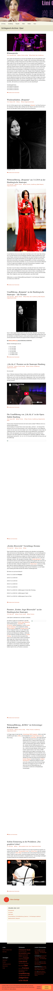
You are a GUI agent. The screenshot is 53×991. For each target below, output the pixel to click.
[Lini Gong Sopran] (26, 11)
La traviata (10, 912)
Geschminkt (23, 954)
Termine (23, 55)
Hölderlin (20, 956)
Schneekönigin (22, 971)
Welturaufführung (13, 340)
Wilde (28, 975)
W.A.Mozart (9, 625)
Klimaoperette (12, 53)
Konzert (26, 958)
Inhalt (4, 968)
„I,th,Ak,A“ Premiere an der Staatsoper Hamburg (26, 364)
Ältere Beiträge (12, 899)
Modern (27, 963)
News (35, 23)
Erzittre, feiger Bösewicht (23, 622)
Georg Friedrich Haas (37, 735)
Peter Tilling (18, 852)
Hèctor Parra (34, 851)
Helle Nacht (10, 914)
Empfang (20, 954)
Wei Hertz (5, 951)
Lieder (26, 959)
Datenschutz (5, 966)
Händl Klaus (33, 737)
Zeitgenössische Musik (29, 101)
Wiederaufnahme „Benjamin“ (18, 99)
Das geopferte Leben (24, 846)
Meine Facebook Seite (7, 949)
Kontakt (4, 962)
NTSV (36, 971)
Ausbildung (10, 23)
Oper (37, 55)
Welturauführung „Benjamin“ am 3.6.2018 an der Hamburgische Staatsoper (26, 180)
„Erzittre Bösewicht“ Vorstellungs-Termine (23, 546)
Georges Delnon (24, 628)
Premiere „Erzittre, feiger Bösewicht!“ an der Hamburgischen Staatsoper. (24, 610)
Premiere (28, 184)
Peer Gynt (20, 968)
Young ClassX (33, 563)
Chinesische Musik (24, 950)
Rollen (23, 23)
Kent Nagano (12, 628)
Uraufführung (40, 55)
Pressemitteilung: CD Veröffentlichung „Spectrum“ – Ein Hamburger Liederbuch (24, 916)
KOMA (19, 735)
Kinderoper (21, 958)
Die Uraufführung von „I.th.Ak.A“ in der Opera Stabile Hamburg (25, 415)
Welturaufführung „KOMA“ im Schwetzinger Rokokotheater (24, 726)
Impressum (5, 960)
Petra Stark (37, 961)
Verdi (19, 975)
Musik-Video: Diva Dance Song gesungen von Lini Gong (40, 963)
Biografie (17, 23)
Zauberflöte (20, 623)
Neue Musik (32, 55)
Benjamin (33, 105)
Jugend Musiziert (25, 956)
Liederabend (23, 961)
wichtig (26, 55)
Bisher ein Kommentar (12, 538)
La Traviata (23, 959)
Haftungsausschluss (7, 964)
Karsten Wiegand (27, 759)
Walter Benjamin (40, 184)
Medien (29, 23)
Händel (27, 954)
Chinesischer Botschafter (23, 951)
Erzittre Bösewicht (37, 559)
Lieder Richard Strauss (22, 963)
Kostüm (20, 959)
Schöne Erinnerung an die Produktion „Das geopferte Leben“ (24, 842)
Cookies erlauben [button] (47, 987)
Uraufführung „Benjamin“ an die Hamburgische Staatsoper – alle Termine (25, 293)
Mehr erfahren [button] (13, 989)
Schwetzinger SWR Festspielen (30, 734)
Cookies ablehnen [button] (39, 987)
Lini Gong (3, 23)
